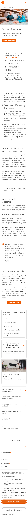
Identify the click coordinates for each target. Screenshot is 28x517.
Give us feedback (5, 456)
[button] (14, 371)
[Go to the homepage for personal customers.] (2, 2)
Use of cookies (4, 459)
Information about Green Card (12, 330)
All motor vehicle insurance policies (11, 334)
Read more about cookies (8, 514)
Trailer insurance (8, 326)
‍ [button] (7, 86)
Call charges (4, 466)
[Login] (21, 2)
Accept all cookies (14, 501)
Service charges (5, 463)
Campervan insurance (10, 322)
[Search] (13, 2)
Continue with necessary (14, 510)
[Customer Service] (17, 2)
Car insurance (8, 319)
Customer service (5, 452)
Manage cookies (14, 506)
